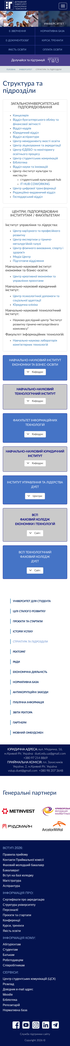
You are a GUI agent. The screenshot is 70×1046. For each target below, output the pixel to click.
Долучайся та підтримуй (28, 60)
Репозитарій (11, 1005)
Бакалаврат (11, 870)
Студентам (10, 949)
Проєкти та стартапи (28, 621)
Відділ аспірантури (26, 136)
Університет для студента (32, 601)
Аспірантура (11, 886)
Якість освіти (17, 50)
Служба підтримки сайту (35, 1034)
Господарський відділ (28, 196)
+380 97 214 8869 (36, 757)
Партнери (20, 722)
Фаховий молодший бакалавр (23, 865)
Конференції (11, 920)
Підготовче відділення (28, 260)
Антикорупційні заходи (30, 692)
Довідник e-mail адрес (18, 989)
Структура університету (19, 904)
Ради (16, 662)
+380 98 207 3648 (51, 770)
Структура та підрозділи (30, 641)
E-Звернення (17, 31)
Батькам (8, 954)
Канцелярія (21, 115)
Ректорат (19, 652)
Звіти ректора (22, 712)
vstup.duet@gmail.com (22, 770)
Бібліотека (20, 162)
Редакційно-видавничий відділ (34, 192)
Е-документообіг (17, 40)
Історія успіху (23, 631)
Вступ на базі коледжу (18, 875)
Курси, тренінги (13, 925)
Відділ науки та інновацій (30, 166)
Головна (11, 69)
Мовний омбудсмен (28, 733)
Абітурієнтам (12, 944)
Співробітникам (14, 965)
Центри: (38, 496)
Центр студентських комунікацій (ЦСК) (29, 978)
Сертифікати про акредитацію (23, 899)
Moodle (8, 994)
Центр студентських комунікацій (35, 158)
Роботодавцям (13, 960)
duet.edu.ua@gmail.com (50, 753)
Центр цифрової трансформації (34, 188)
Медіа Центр (22, 256)
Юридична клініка (25, 304)
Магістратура (12, 880)
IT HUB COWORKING (35, 184)
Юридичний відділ (26, 132)
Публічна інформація (28, 702)
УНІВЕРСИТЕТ (25, 69)
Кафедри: (37, 372)
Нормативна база (26, 682)
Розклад (8, 984)
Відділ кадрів (22, 128)
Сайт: (37, 533)
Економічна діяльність (30, 672)
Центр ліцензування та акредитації (37, 145)
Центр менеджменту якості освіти (36, 141)
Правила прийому (15, 854)
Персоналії (10, 909)
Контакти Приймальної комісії (23, 859)
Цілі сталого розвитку (29, 611)
